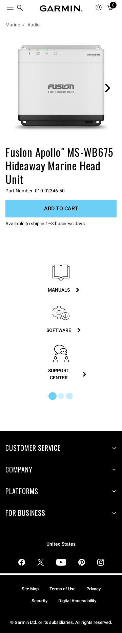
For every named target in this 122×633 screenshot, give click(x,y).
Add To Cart (61, 208)
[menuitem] (20, 8)
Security (39, 600)
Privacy (93, 588)
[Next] (107, 88)
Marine (12, 24)
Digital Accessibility (77, 600)
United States (61, 544)
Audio (33, 24)
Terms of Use (62, 588)
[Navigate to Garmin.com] (61, 8)
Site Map (30, 588)
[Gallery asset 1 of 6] (61, 88)
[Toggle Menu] (4, 7)
